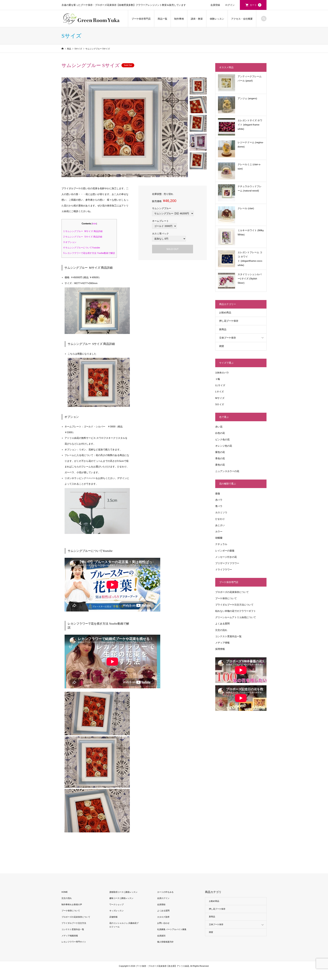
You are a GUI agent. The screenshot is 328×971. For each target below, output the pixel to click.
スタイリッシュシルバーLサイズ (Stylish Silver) (250, 278)
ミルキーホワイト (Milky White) (251, 232)
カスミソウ (221, 512)
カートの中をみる (165, 892)
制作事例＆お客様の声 (72, 904)
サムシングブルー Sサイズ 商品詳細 (83, 236)
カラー (218, 531)
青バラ (218, 506)
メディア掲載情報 (70, 936)
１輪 (217, 379)
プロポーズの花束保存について (232, 592)
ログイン (230, 5)
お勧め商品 (225, 312)
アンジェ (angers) (247, 98)
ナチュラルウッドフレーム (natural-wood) (250, 188)
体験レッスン (217, 18)
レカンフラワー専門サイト (74, 942)
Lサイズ (219, 391)
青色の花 (220, 458)
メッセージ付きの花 (226, 557)
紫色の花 (220, 452)
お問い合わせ (163, 923)
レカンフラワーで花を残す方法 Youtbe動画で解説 (89, 253)
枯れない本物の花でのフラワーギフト (235, 611)
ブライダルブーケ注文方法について (234, 604)
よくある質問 (222, 623)
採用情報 (220, 649)
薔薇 (217, 493)
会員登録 (215, 5)
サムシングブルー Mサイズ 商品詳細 (82, 231)
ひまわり (220, 519)
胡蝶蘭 (218, 537)
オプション (69, 242)
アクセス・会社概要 (242, 18)
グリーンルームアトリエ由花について (235, 617)
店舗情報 (113, 917)
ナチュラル (221, 544)
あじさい (220, 525)
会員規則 (161, 936)
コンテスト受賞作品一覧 (228, 636)
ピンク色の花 (222, 439)
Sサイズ (219, 404)
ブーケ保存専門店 (141, 18)
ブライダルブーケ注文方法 (74, 923)
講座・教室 (197, 18)
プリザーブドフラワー (227, 563)
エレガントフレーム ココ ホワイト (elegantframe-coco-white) (250, 259)
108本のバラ (222, 372)
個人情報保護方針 (165, 942)
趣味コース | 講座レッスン (121, 898)
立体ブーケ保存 (227, 337)
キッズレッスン (116, 910)
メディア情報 (222, 642)
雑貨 (221, 346)
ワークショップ (116, 904)
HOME (65, 892)
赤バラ (218, 499)
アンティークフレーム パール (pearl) (250, 78)
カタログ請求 (163, 917)
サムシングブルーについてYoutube (81, 247)
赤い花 (218, 426)
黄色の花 (220, 464)
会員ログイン (163, 898)
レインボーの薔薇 (224, 550)
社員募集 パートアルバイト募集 (171, 929)
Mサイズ (219, 398)
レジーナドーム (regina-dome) (251, 144)
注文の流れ (221, 630)
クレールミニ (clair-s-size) (249, 166)
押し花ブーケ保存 (228, 320)
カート (255, 5)
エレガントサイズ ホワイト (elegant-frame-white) (250, 124)
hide (94, 223)
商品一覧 (162, 18)
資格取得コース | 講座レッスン (123, 892)
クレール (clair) (246, 208)
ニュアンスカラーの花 (227, 471)
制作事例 (179, 18)
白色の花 (220, 433)
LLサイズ (220, 385)
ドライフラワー (223, 569)
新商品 (222, 329)
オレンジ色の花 (223, 445)
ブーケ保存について (226, 598)
